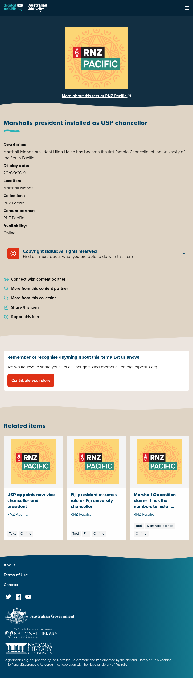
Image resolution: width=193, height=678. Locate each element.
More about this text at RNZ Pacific (95, 96)
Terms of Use (16, 575)
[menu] (187, 8)
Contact (11, 584)
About (9, 565)
